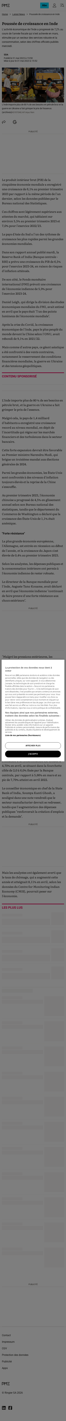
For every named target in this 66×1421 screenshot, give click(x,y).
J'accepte (33, 754)
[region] (33, 710)
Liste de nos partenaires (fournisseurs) (23, 735)
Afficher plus (33, 745)
